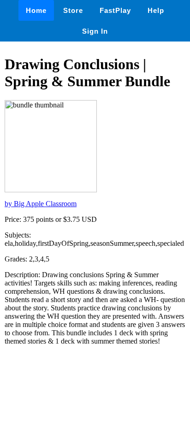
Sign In (95, 31)
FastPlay (115, 10)
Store (73, 10)
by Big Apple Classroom (41, 204)
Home (36, 10)
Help (156, 10)
